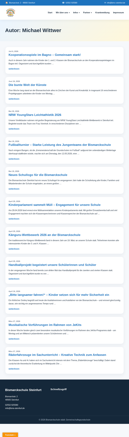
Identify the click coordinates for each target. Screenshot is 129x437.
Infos (75, 13)
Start (50, 13)
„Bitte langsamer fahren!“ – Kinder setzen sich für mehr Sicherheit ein (59, 294)
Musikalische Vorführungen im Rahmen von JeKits (45, 325)
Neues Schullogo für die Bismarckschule (38, 175)
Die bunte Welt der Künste (27, 85)
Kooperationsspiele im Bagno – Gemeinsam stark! (45, 54)
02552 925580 (69, 3)
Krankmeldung (102, 13)
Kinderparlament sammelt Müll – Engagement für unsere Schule (55, 204)
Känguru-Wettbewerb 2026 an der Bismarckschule (44, 235)
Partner (86, 13)
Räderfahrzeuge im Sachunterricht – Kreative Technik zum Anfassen (57, 354)
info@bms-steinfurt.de (114, 3)
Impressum (118, 13)
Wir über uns (62, 13)
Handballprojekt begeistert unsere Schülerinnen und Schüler (52, 265)
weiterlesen (14, 69)
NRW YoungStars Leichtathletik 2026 (35, 115)
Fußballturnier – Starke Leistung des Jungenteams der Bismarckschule (60, 144)
